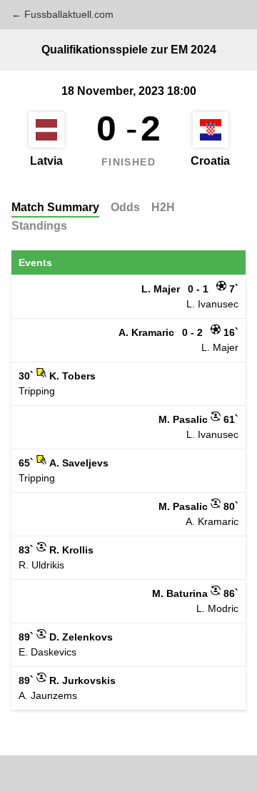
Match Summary (55, 207)
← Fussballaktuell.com (62, 14)
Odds (125, 207)
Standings (39, 226)
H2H (163, 207)
